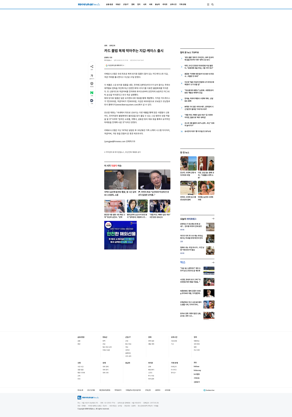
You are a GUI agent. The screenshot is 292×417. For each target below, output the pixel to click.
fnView (196, 366)
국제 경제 (105, 367)
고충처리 (157, 390)
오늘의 (188, 219)
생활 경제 (151, 344)
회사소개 (80, 390)
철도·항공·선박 (107, 347)
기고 (172, 344)
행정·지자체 (81, 373)
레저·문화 (151, 379)
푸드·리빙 (151, 376)
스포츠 (150, 373)
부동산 (118, 4)
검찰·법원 (80, 370)
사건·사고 (80, 367)
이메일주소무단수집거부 (133, 390)
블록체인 (128, 353)
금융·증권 (109, 4)
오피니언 (173, 4)
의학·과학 (128, 356)
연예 (149, 367)
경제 (132, 4)
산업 (126, 341)
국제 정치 (105, 370)
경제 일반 (151, 341)
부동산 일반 (106, 350)
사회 (144, 4)
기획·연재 (182, 4)
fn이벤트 (197, 374)
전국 (79, 379)
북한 (195, 347)
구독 (92, 96)
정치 (138, 4)
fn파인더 (174, 367)
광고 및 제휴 (91, 390)
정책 (104, 341)
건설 (104, 344)
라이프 (165, 4)
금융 (79, 341)
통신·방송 (128, 344)
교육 (79, 376)
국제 (150, 4)
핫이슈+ (173, 373)
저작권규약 (118, 390)
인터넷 (127, 350)
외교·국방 (197, 350)
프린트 (92, 86)
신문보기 (197, 382)
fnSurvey (197, 370)
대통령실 (196, 341)
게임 (126, 347)
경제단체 (112, 46)
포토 (195, 363)
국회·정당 (197, 344)
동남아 (157, 4)
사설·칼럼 (174, 341)
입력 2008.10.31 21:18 (121, 60)
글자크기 (92, 79)
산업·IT (126, 4)
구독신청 (148, 390)
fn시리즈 (174, 370)
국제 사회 (105, 373)
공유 (92, 69)
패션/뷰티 (151, 370)
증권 (79, 344)
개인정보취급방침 (104, 390)
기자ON (196, 378)
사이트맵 (167, 390)
